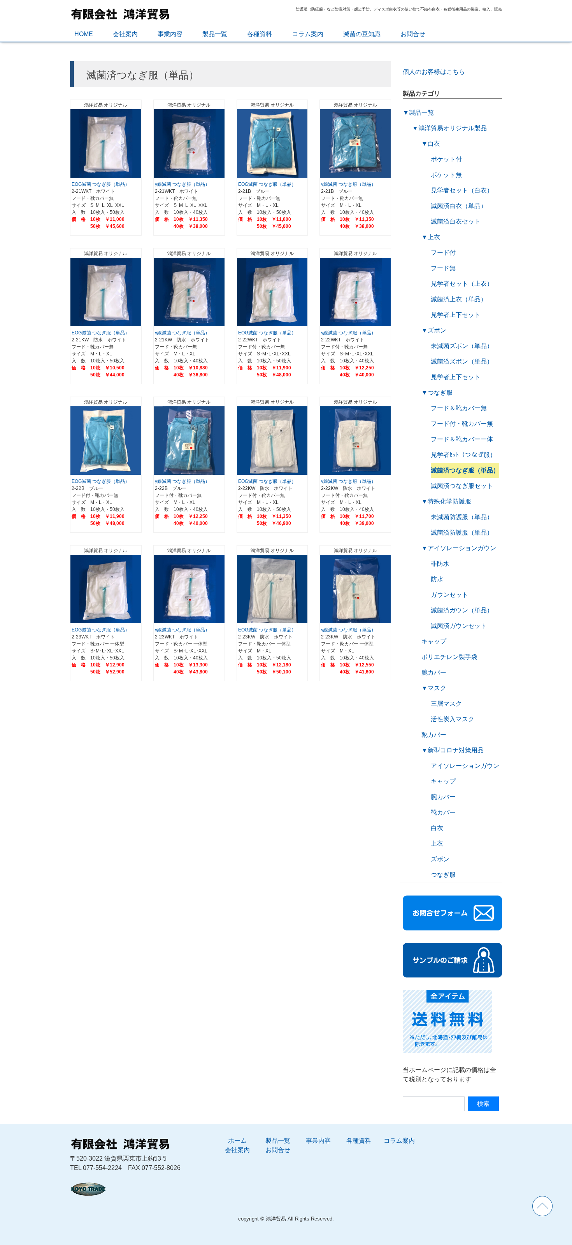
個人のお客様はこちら (437, 71)
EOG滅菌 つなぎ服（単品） (101, 184)
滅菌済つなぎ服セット (462, 486)
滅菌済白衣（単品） (459, 206)
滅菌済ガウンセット (459, 625)
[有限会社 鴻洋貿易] (120, 13)
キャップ (433, 641)
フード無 (443, 268)
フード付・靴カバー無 (462, 423)
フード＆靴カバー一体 (462, 439)
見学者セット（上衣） (462, 283)
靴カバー (433, 734)
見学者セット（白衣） (462, 190)
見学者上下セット (456, 314)
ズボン (437, 330)
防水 (437, 579)
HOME (83, 34)
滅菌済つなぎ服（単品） (465, 470)
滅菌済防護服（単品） (462, 532)
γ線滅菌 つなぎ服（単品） (182, 184)
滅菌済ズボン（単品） (462, 361)
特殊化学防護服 (449, 501)
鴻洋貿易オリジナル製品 (452, 128)
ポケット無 (446, 174)
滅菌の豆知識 (362, 34)
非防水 (440, 563)
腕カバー (433, 672)
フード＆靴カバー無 (459, 408)
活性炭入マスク (452, 719)
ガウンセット (449, 594)
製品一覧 (214, 34)
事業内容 (170, 34)
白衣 (434, 143)
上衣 (434, 237)
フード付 (443, 252)
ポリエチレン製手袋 (449, 657)
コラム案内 (307, 34)
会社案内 (125, 34)
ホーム (237, 1140)
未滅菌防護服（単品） (462, 517)
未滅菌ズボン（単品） (462, 346)
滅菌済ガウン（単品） (462, 610)
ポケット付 (446, 159)
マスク (437, 688)
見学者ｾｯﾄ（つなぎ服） (463, 454)
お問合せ (412, 34)
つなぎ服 (440, 392)
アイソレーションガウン (462, 548)
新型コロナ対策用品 (456, 750)
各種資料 (259, 34)
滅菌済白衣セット (456, 221)
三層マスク (446, 703)
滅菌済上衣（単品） (459, 299)
